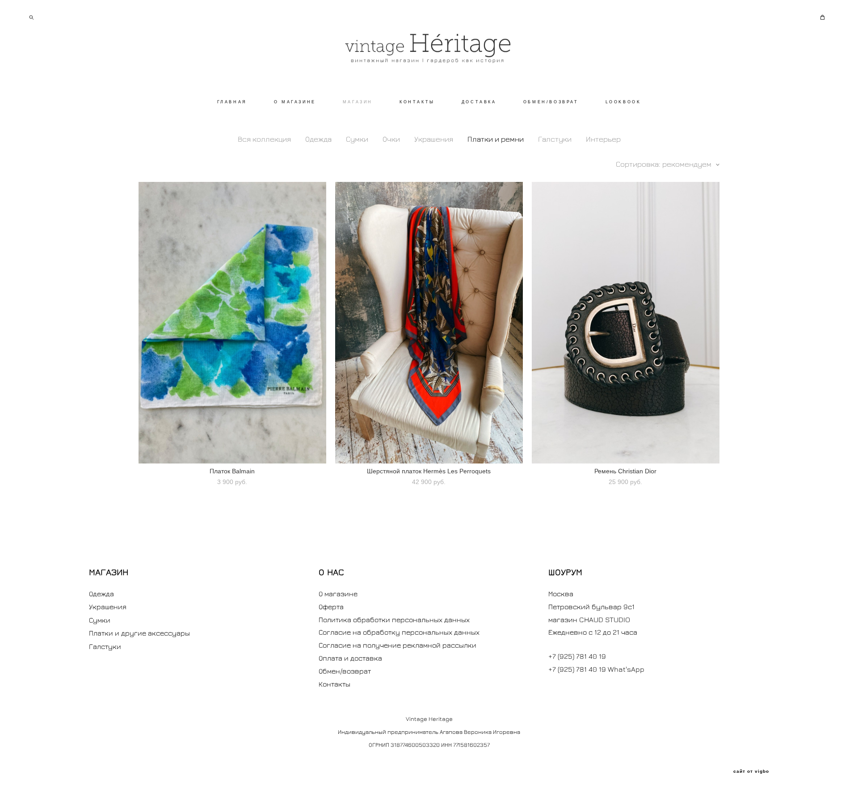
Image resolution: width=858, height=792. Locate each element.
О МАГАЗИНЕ (295, 102)
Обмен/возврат (345, 671)
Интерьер (603, 139)
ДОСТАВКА (479, 102)
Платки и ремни (495, 139)
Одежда (318, 139)
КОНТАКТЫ (417, 102)
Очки (391, 139)
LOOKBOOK (623, 102)
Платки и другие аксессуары (139, 633)
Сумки (357, 139)
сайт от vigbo (751, 771)
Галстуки (555, 139)
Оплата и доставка (350, 658)
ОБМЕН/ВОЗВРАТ (551, 102)
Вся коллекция (264, 139)
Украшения (433, 139)
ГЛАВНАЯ (232, 102)
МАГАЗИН (358, 102)
